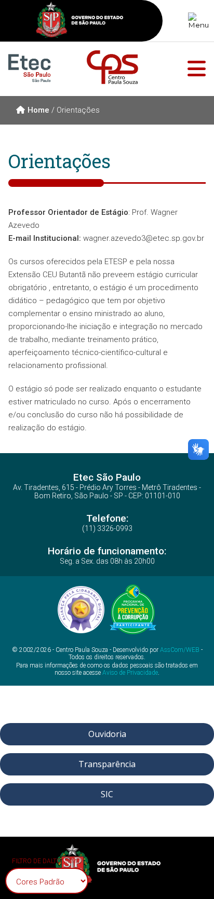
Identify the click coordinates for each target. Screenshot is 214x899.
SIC (107, 794)
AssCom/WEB (179, 649)
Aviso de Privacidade (130, 672)
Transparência (107, 764)
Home (38, 110)
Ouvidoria (107, 734)
